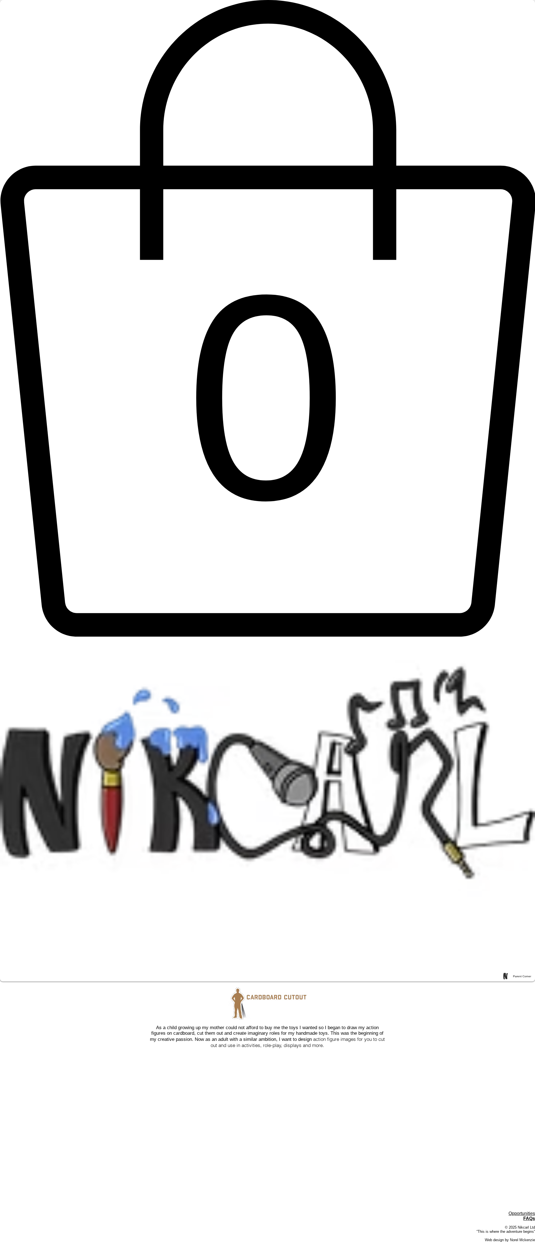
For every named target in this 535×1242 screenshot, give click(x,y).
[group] (267, 1061)
